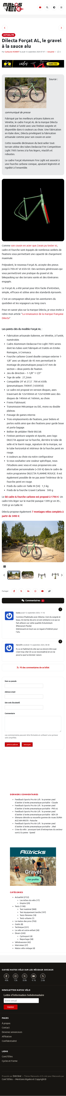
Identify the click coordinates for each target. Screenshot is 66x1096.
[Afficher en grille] (4, 566)
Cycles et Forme (9, 1061)
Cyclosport (25, 936)
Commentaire (10, 713)
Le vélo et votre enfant (25, 930)
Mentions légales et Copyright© (30, 1079)
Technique (19, 927)
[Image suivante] (59, 541)
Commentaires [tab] (34, 600)
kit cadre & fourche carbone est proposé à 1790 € (32, 496)
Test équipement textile (30, 912)
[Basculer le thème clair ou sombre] (54, 7)
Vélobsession (21, 942)
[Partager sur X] (21, 591)
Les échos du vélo (28, 900)
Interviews (19, 945)
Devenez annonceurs (12, 1032)
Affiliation (7, 1036)
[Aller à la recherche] (47, 7)
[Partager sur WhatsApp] (35, 591)
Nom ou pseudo (10, 681)
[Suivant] (61, 575)
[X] (24, 976)
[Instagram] (15, 976)
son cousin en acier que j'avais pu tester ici (34, 245)
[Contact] (40, 7)
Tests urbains (25, 918)
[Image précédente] (7, 541)
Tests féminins (26, 915)
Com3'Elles (7, 1056)
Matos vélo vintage (23, 948)
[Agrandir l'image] (33, 541)
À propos (6, 1023)
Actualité (50, 52)
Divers (18, 933)
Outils (17, 924)
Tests (17, 906)
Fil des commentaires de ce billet (34, 667)
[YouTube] (33, 976)
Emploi (23, 903)
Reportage (24, 939)
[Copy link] (49, 591)
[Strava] (42, 976)
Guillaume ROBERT (12, 52)
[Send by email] (42, 591)
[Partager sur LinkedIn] (28, 591)
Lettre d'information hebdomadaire (24, 995)
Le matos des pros (23, 921)
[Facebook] (6, 976)
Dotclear (17, 1076)
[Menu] (61, 7)
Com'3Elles (7, 1079)
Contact (6, 1027)
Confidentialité (9, 1041)
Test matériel (25, 909)
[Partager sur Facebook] (14, 591)
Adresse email (10, 692)
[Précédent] (4, 575)
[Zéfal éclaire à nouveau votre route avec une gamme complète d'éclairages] (61, 28)
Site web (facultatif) (12, 703)
